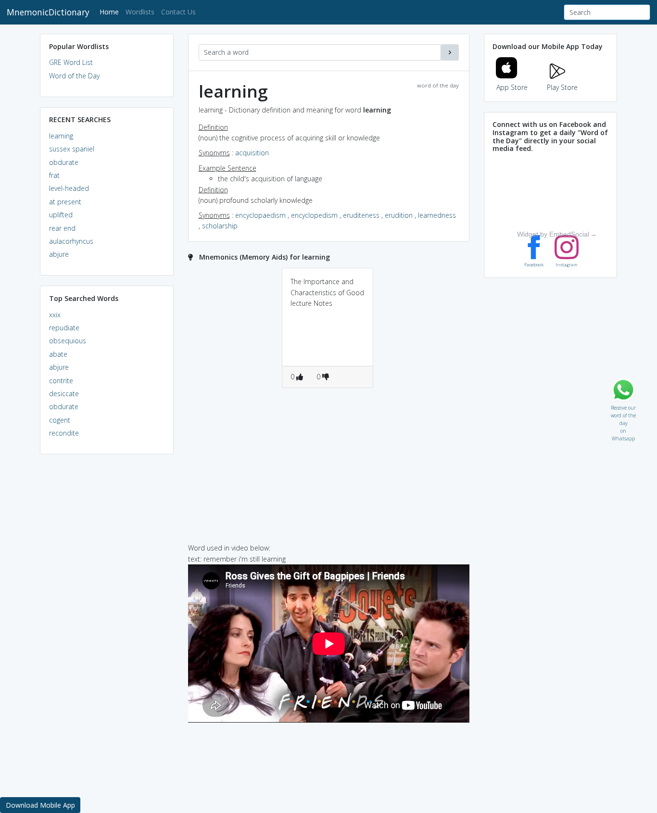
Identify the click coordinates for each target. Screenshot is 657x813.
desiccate (64, 393)
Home (111, 11)
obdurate (63, 162)
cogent (59, 420)
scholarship (220, 225)
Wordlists (140, 11)
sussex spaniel (71, 148)
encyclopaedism (260, 215)
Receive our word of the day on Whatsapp (623, 405)
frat (54, 175)
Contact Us (178, 11)
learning (61, 135)
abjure (59, 254)
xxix (55, 314)
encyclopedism (314, 215)
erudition (399, 215)
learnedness (437, 215)
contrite (61, 380)
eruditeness (361, 215)
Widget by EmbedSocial (553, 234)
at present (65, 201)
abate (58, 354)
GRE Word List (71, 62)
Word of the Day (74, 75)
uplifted (61, 214)
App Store (512, 87)
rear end (62, 228)
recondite (64, 433)
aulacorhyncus (71, 241)
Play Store (562, 87)
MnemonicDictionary (48, 12)
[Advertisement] (107, 608)
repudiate (64, 327)
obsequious (67, 340)
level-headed (69, 188)
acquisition (252, 152)
